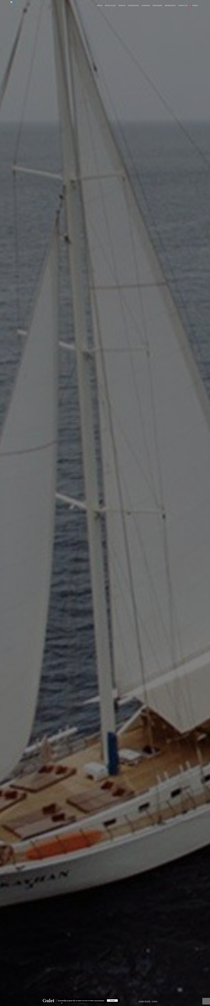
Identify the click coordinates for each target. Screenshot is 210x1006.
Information (170, 5)
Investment (157, 5)
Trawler (122, 5)
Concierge (145, 5)
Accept (112, 1001)
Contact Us (182, 5)
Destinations (133, 5)
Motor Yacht (110, 5)
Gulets (99, 5)
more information (99, 1000)
